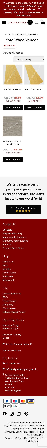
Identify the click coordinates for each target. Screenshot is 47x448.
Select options (12, 107)
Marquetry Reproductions (15, 240)
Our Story (7, 229)
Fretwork (7, 244)
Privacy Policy (9, 300)
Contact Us (8, 261)
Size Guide (8, 276)
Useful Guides (9, 272)
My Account (8, 280)
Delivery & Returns (12, 293)
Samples (7, 269)
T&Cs (5, 297)
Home (7, 34)
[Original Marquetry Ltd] (19, 21)
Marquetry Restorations (14, 237)
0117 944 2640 (13, 363)
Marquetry (8, 304)
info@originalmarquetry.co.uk (21, 369)
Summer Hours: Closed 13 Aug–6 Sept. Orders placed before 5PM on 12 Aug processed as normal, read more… (23, 6)
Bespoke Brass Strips (13, 248)
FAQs (5, 265)
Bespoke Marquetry (12, 233)
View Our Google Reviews (24, 208)
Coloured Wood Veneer (14, 311)
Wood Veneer (9, 308)
